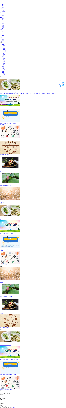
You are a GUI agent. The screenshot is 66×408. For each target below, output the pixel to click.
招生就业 (1, 29)
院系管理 (1, 8)
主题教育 (4, 58)
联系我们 (1, 41)
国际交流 (3, 7)
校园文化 (3, 4)
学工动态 (3, 68)
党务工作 (3, 18)
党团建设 (1, 17)
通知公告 (3, 14)
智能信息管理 (3, 11)
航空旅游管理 (4, 50)
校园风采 (4, 69)
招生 (3, 67)
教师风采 (4, 61)
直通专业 (60, 86)
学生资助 (3, 35)
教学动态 (3, 23)
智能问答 (60, 81)
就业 (2, 31)
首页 (0, 1)
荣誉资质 (4, 45)
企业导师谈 (3, 27)
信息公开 (3, 71)
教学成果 (3, 26)
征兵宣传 (3, 40)
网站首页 (3, 43)
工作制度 (3, 39)
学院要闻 (4, 53)
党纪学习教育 (4, 59)
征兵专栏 (1, 37)
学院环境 (3, 5)
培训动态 (4, 64)
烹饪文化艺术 (3, 10)
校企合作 (3, 6)
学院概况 (3, 44)
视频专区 (4, 55)
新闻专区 (1, 12)
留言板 (59, 83)
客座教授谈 (3, 28)
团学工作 (3, 19)
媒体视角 (3, 15)
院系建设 (3, 25)
